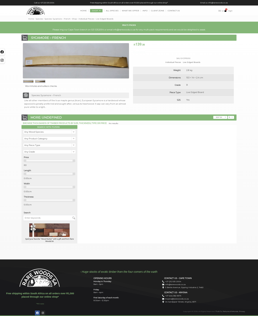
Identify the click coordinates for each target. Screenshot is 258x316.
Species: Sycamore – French (57, 19)
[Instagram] (42, 312)
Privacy (242, 311)
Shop (74, 19)
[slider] (25, 160)
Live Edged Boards (104, 19)
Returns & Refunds (230, 311)
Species (39, 19)
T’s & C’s (219, 311)
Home (31, 19)
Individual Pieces (86, 19)
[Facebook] (37, 312)
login (230, 11)
